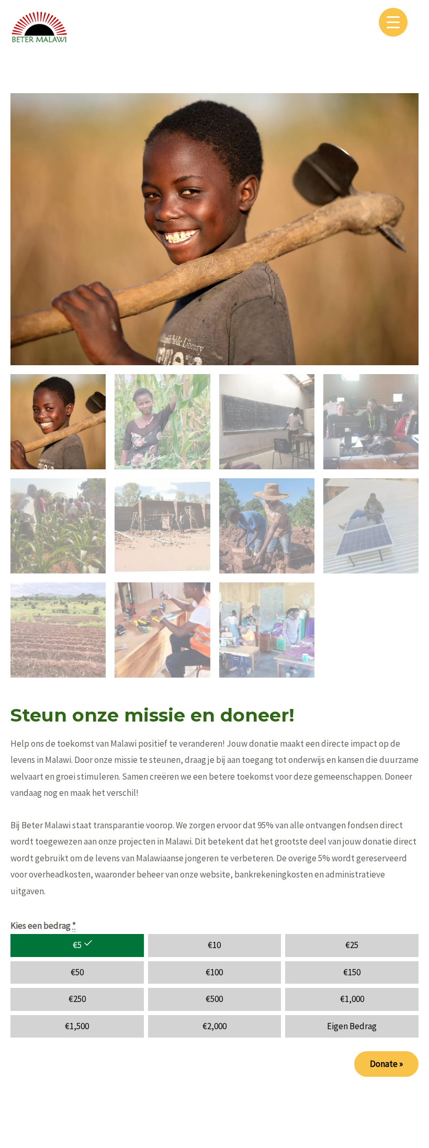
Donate (386, 1064)
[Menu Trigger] (393, 22)
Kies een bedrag (43, 925)
